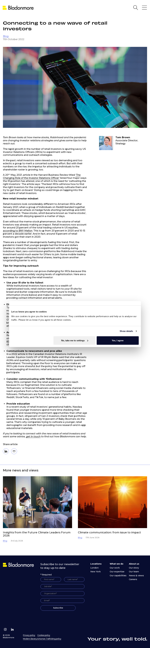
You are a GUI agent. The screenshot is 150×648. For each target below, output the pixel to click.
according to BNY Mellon (17, 230)
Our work (115, 567)
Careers (133, 579)
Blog (5, 36)
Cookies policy (43, 635)
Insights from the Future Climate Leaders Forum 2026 (36, 534)
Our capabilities (118, 575)
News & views (136, 575)
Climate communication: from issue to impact (109, 532)
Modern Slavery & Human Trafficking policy (42, 639)
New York (95, 571)
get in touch (33, 436)
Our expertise (117, 571)
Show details (126, 331)
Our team (134, 571)
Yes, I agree (117, 340)
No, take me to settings (73, 340)
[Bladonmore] (19, 564)
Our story (134, 567)
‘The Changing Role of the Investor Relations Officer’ (42, 176)
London (94, 567)
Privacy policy (29, 635)
